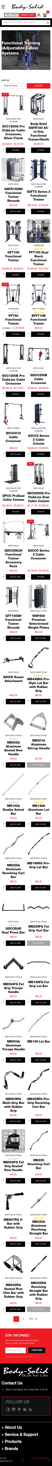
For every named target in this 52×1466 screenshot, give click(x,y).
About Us (13, 1428)
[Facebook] (8, 1409)
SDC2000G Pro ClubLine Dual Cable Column (38, 497)
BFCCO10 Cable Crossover (13, 437)
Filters (39, 85)
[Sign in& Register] (39, 15)
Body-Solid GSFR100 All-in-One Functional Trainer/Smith (38, 132)
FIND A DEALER (11, 15)
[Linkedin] (30, 1409)
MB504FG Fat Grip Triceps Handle (13, 988)
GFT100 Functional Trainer (13, 256)
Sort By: (6, 81)
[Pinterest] (19, 1409)
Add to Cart (15, 211)
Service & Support (21, 1435)
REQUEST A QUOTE (27, 15)
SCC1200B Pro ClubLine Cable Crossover (13, 380)
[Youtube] (25, 1409)
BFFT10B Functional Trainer (39, 320)
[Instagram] (13, 1409)
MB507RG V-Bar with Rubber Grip (13, 1224)
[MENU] (3, 6)
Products (13, 1442)
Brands (11, 1449)
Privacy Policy (36, 1458)
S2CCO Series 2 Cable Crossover (38, 554)
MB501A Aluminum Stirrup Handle (39, 744)
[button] (26, 1372)
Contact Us (12, 1384)
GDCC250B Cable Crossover (38, 379)
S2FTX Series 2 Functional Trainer (38, 196)
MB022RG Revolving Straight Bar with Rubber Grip (38, 1291)
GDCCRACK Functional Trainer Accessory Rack (13, 558)
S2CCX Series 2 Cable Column (38, 440)
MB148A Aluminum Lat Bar (38, 810)
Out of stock (39, 765)
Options (15, 150)
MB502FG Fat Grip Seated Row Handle (13, 1166)
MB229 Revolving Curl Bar (39, 1164)
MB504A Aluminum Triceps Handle (13, 1045)
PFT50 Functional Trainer (13, 320)
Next (31, 1319)
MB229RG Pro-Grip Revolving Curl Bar (38, 1103)
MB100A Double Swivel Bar (13, 810)
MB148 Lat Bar (38, 1041)
